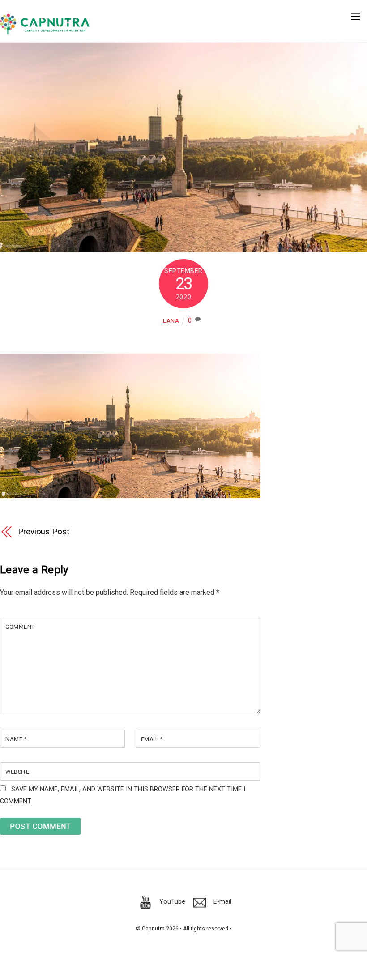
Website (17, 771)
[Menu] (355, 12)
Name (15, 739)
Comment (20, 626)
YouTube (171, 901)
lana (171, 320)
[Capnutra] (45, 31)
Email (152, 739)
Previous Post (43, 531)
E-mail (221, 901)
